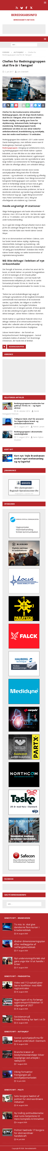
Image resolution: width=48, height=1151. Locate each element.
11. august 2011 (22, 426)
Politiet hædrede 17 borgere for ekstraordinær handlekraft (29, 1133)
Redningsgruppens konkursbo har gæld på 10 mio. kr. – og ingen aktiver (29, 405)
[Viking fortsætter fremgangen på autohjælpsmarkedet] (7, 1074)
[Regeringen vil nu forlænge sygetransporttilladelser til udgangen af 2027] (7, 1002)
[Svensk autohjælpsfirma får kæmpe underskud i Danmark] (7, 1040)
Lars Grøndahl (22, 71)
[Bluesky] (21, 7)
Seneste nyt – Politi (14, 1090)
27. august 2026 (22, 950)
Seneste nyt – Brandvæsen (17, 918)
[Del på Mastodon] (32, 105)
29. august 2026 (22, 933)
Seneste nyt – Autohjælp (16, 1031)
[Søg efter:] (24, 44)
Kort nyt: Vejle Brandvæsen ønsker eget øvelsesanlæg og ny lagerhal (29, 458)
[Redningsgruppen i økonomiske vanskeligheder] (7, 434)
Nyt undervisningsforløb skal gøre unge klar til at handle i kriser (29, 961)
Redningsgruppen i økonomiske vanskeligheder (28, 432)
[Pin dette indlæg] (16, 105)
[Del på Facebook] (4, 105)
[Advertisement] (26, 29)
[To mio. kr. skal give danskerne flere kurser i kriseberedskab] (7, 926)
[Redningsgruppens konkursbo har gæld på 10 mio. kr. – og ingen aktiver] (7, 406)
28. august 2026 (22, 1009)
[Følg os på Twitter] (31, 7)
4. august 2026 (21, 1122)
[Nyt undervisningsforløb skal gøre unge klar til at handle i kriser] (7, 960)
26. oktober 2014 (23, 411)
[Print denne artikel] (24, 105)
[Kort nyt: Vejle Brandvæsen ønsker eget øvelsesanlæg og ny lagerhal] (7, 458)
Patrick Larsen (38, 426)
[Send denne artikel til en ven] (20, 105)
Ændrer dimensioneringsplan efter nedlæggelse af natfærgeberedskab (29, 944)
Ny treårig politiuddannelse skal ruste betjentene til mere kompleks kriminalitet (29, 1116)
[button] (44, 2)
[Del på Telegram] (35, 105)
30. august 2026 (22, 992)
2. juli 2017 (9, 71)
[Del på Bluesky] (39, 105)
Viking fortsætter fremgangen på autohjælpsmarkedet (25, 1074)
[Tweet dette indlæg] (8, 105)
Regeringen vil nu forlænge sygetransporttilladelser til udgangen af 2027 (28, 1002)
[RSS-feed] (17, 7)
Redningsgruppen (10, 148)
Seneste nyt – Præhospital (17, 976)
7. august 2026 (21, 1064)
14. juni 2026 (20, 1081)
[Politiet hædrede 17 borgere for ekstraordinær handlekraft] (7, 1132)
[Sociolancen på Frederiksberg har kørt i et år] (7, 1019)
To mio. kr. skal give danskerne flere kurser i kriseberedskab (26, 927)
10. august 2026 (22, 1044)
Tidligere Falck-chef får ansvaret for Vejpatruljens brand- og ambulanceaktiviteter (29, 421)
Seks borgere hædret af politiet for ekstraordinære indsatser (28, 1099)
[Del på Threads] (43, 105)
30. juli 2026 (20, 1139)
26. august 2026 (22, 1105)
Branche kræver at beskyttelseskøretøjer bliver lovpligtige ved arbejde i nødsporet (29, 1056)
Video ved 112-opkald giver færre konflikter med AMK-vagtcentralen (28, 985)
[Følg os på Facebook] (26, 7)
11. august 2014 (22, 437)
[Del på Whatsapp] (28, 105)
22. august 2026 (22, 1023)
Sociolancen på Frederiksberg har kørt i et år (29, 1018)
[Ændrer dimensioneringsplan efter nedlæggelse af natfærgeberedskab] (7, 943)
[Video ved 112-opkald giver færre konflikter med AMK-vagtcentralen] (7, 985)
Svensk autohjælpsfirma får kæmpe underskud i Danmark (30, 1039)
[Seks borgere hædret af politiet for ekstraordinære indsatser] (7, 1098)
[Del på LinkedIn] (12, 105)
